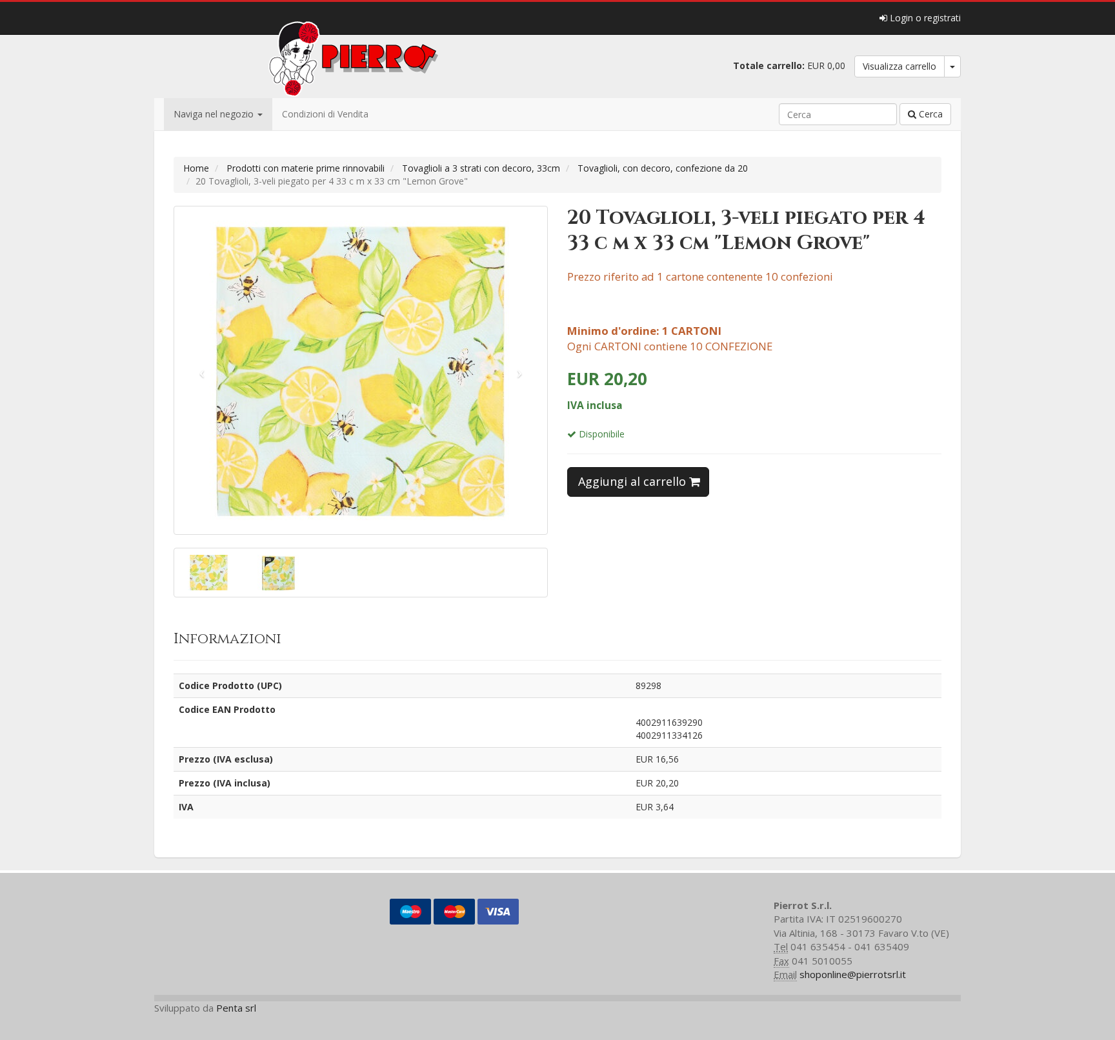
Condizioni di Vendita (325, 114)
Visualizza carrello (899, 66)
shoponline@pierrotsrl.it (852, 974)
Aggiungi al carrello (633, 481)
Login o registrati (924, 18)
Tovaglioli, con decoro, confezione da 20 (663, 168)
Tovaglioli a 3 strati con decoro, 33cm (481, 168)
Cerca (929, 114)
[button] (202, 370)
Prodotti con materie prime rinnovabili (305, 168)
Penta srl (236, 1007)
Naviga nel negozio (215, 114)
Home (196, 168)
